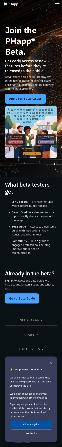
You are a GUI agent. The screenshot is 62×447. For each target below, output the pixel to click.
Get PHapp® (29, 320)
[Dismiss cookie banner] (51, 363)
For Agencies (29, 349)
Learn (29, 335)
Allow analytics (31, 424)
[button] (57, 3)
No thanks (31, 433)
